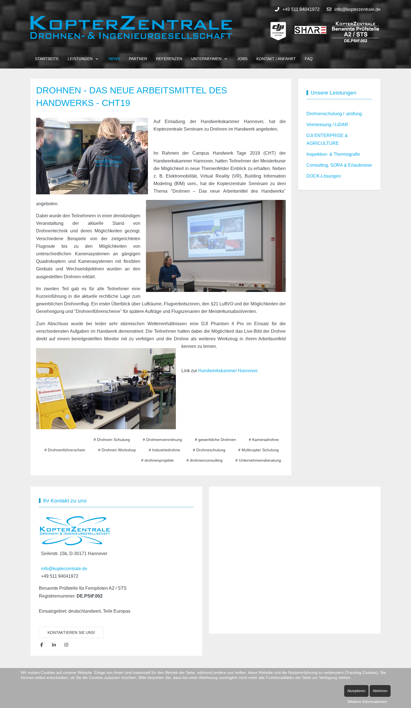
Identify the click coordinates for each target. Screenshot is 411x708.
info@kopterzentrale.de (357, 9)
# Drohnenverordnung (162, 439)
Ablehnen (380, 691)
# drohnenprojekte (157, 460)
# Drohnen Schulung (112, 439)
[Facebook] (41, 645)
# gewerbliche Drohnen (215, 439)
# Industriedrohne (164, 450)
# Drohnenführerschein (64, 450)
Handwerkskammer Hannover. (228, 370)
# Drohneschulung (209, 450)
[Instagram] (66, 645)
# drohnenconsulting (204, 460)
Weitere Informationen (367, 701)
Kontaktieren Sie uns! (71, 632)
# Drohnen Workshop (117, 450)
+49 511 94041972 (301, 9)
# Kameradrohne (264, 439)
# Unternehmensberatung (258, 460)
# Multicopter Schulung (258, 450)
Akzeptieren (356, 691)
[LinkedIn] (54, 645)
